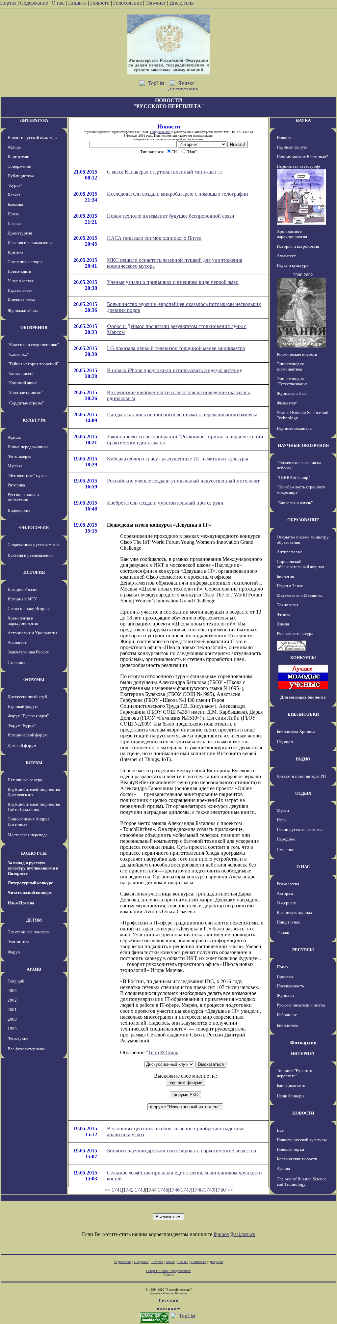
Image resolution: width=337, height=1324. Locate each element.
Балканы (15, 204)
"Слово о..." (18, 354)
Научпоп (285, 741)
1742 (128, 1190)
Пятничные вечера (25, 779)
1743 (140, 1190)
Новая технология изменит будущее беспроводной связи (170, 216)
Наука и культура (292, 265)
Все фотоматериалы (26, 1048)
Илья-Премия (21, 902)
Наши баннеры (290, 1095)
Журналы (285, 995)
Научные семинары (295, 428)
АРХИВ (34, 969)
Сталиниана (19, 662)
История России (23, 589)
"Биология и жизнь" (295, 502)
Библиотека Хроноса (296, 731)
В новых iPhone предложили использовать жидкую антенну (174, 370)
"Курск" (15, 185)
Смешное (285, 849)
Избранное (287, 1014)
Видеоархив (19, 510)
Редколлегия (288, 883)
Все (280, 1130)
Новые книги (19, 271)
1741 (117, 1190)
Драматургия (20, 233)
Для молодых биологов (303, 697)
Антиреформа (289, 551)
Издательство (20, 290)
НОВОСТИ (303, 1113)
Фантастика (18, 941)
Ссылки (182, 1262)
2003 (12, 990)
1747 (186, 1190)
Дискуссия (181, 3)
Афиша (14, 147)
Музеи (283, 810)
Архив (170, 1262)
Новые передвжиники (28, 446)
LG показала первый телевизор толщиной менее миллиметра (176, 348)
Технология (287, 604)
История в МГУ (22, 598)
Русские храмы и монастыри (23, 497)
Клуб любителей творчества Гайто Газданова (34, 807)
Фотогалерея (19, 456)
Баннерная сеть (291, 1085)
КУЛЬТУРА (34, 420)
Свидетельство (160, 132)
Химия (283, 623)
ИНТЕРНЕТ (303, 1053)
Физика (283, 614)
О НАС (303, 866)
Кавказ (14, 194)
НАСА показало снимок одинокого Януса (154, 238)
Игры (282, 819)
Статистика (198, 1262)
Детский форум (22, 745)
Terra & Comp (163, 1052)
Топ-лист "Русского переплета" (294, 1073)
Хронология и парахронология (23, 621)
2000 (12, 1019)
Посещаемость (290, 985)
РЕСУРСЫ (303, 949)
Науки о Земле (290, 585)
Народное (286, 839)
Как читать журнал (294, 912)
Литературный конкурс (30, 882)
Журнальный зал (23, 310)
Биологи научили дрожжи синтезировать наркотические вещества (181, 1150)
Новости (100, 3)
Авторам (285, 893)
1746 (174, 1190)
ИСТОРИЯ (34, 572)
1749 (209, 1190)
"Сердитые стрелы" (26, 402)
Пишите (77, 3)
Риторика (16, 485)
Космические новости (297, 354)
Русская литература (295, 633)
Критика (15, 252)
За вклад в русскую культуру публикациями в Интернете (33, 868)
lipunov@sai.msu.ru (234, 1234)
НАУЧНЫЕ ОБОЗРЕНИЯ (303, 445)
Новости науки (290, 1149)
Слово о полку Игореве (29, 608)
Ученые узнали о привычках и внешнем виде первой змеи (173, 282)
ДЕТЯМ (34, 920)
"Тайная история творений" (33, 363)
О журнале (287, 902)
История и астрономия (298, 246)
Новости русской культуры (33, 137)
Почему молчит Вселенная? (302, 156)
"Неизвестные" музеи (27, 475)
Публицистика (21, 175)
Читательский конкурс (30, 892)
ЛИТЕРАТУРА (34, 120)
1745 (163, 1190)
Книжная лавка (21, 299)
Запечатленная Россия (28, 651)
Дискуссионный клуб (27, 696)
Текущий (16, 981)
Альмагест (17, 642)
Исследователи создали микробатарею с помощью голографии (177, 194)
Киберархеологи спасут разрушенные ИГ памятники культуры (177, 458)
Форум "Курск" (22, 725)
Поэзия (14, 223)
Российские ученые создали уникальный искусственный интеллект (183, 480)
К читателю (18, 156)
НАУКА (303, 120)
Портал (8, 3)
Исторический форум (27, 734)
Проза (13, 213)
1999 (12, 1028)
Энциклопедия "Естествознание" (293, 381)
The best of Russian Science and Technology (301, 1181)
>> (230, 1190)
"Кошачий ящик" (23, 382)
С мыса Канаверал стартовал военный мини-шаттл (164, 172)
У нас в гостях (21, 280)
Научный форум (23, 706)
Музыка (15, 465)
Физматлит (287, 402)
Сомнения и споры (25, 261)
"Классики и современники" (33, 344)
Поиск (282, 966)
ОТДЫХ (303, 793)
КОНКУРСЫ (34, 853)
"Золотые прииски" (25, 392)
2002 (12, 1000)
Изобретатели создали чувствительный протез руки (165, 503)
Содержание (34, 3)
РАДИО (303, 759)
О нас (58, 3)
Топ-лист (155, 3)
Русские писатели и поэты (301, 1005)
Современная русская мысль (34, 544)
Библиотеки (287, 1025)
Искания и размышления (30, 242)
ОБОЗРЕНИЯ (33, 327)
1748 (197, 1190)
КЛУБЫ (34, 762)
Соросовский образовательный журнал (300, 564)
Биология (285, 576)
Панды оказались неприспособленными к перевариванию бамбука (182, 414)
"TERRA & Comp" (293, 477)
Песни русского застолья (300, 829)
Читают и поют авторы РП (301, 776)
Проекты (285, 976)
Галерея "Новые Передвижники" (168, 1271)
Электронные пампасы (29, 931)
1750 (220, 1190)
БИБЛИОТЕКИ (303, 714)
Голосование (128, 3)
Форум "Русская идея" (28, 715)
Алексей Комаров (175, 1293)
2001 (12, 1009)
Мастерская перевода (28, 834)
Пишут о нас (288, 922)
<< (107, 1190)
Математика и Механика (300, 595)
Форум (14, 952)
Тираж (283, 932)
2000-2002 (303, 274)
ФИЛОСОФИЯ (34, 527)
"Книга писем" (21, 373)
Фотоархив (18, 1038)
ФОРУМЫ (33, 679)
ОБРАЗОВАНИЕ (303, 519)
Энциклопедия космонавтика (290, 366)
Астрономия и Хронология (32, 632)
